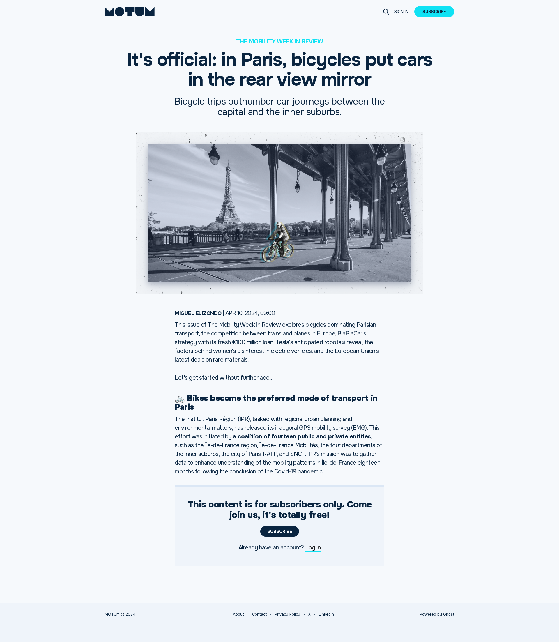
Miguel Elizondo (198, 313)
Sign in (401, 11)
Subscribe (434, 11)
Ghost (448, 614)
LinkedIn (326, 614)
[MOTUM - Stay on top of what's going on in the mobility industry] (130, 11)
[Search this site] (386, 12)
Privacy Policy (287, 614)
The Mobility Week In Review (279, 41)
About (238, 614)
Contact (259, 614)
